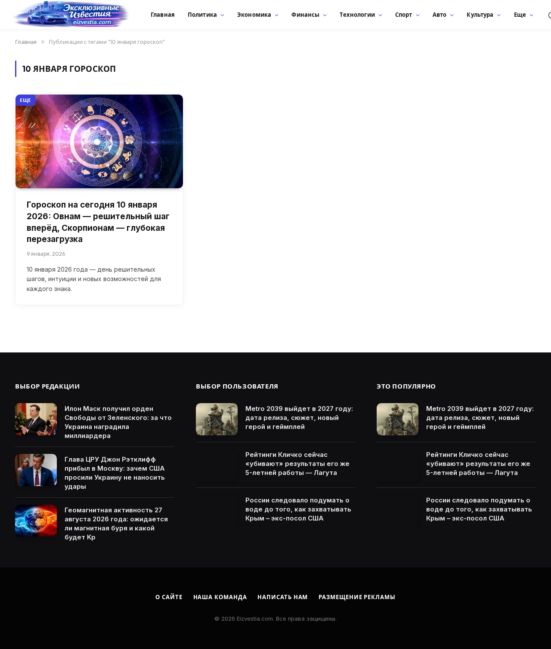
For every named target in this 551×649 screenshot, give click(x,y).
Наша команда (220, 597)
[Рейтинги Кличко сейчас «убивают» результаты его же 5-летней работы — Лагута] (217, 465)
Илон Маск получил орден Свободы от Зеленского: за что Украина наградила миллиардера (118, 422)
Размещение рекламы (357, 597)
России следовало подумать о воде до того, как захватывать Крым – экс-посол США (298, 509)
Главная (163, 14)
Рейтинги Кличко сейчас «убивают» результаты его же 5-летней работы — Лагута (297, 463)
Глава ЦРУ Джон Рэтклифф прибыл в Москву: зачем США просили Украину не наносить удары (115, 472)
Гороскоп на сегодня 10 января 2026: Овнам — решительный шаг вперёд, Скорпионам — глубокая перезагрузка (98, 222)
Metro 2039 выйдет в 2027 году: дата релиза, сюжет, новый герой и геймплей (299, 417)
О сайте (168, 597)
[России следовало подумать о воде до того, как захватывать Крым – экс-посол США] (217, 511)
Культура (480, 14)
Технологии (357, 14)
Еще (520, 14)
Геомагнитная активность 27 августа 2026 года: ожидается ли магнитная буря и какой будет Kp (116, 523)
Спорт (403, 14)
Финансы (305, 14)
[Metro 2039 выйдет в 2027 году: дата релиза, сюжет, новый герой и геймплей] (217, 419)
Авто (440, 14)
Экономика (254, 14)
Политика (202, 14)
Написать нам (282, 597)
